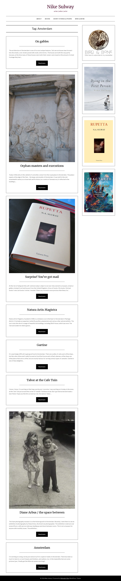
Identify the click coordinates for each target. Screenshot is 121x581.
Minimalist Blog (64, 578)
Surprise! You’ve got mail (42, 277)
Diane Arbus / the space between (42, 512)
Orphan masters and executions (42, 166)
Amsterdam (42, 547)
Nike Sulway (60, 7)
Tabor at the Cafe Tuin (42, 380)
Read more (41, 63)
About (39, 19)
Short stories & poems (62, 19)
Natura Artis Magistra (42, 309)
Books (47, 19)
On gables (42, 41)
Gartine (42, 345)
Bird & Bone (80, 19)
